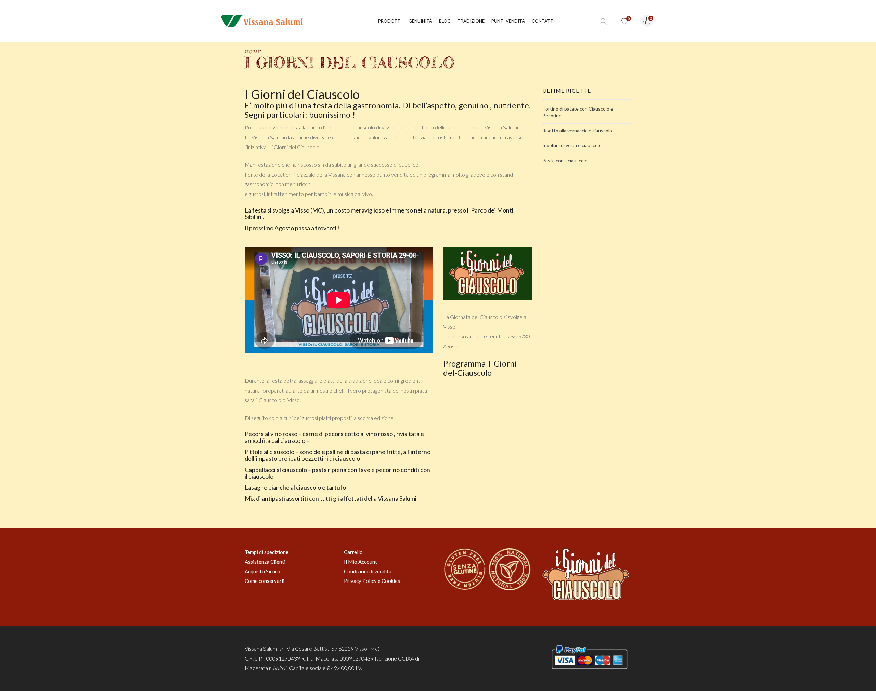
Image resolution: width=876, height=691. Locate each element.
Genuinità (420, 21)
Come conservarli (264, 581)
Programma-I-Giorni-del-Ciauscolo (481, 367)
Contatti (543, 21)
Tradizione (471, 21)
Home (253, 51)
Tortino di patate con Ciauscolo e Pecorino (577, 112)
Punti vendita (508, 21)
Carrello (353, 552)
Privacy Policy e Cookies (372, 581)
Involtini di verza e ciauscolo (572, 145)
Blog (445, 21)
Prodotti (390, 21)
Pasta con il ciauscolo (565, 160)
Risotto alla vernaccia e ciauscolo (577, 130)
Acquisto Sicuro (262, 571)
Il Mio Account (360, 562)
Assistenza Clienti (265, 562)
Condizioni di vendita (367, 571)
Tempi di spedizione (266, 552)
